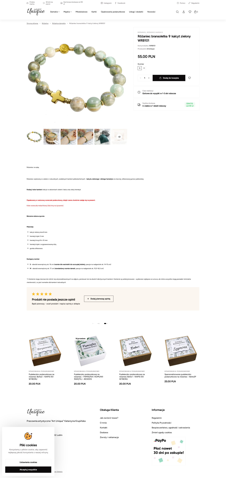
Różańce (45, 23)
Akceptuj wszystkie (28, 469)
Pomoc (182, 3)
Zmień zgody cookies (162, 432)
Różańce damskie (59, 23)
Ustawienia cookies (28, 462)
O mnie (103, 423)
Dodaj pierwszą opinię (100, 299)
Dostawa (104, 432)
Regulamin (195, 3)
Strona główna (32, 23)
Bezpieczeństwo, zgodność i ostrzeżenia (171, 427)
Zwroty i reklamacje (109, 437)
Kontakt (103, 427)
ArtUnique (150, 49)
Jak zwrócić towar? (109, 418)
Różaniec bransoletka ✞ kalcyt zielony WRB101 (87, 23)
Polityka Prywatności (161, 423)
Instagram (108, 3)
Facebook (121, 3)
